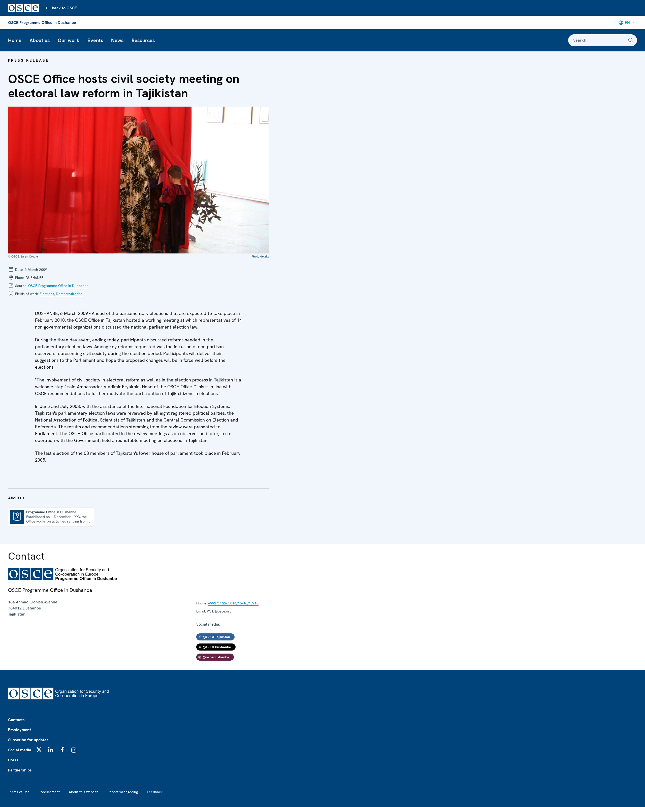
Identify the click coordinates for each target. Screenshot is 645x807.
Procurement (49, 792)
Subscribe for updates (28, 740)
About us (39, 40)
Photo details (260, 256)
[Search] (631, 40)
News (117, 40)
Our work (68, 40)
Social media (19, 750)
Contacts (16, 719)
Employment (19, 729)
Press (13, 760)
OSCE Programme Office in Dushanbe (42, 22)
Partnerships (20, 770)
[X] (39, 749)
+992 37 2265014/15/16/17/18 (233, 603)
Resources (143, 40)
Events (95, 40)
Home (14, 40)
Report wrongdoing (123, 792)
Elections (47, 294)
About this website (84, 792)
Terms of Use (18, 792)
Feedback (155, 792)
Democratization (69, 294)
